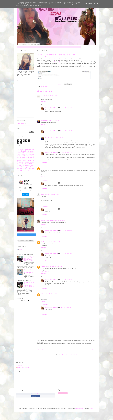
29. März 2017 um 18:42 (54, 241)
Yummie (25, 170)
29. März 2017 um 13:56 (54, 194)
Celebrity (24, 154)
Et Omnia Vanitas (45, 271)
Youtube (19, 170)
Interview (24, 159)
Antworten (43, 101)
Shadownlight (44, 241)
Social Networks (56, 47)
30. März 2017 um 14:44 (66, 209)
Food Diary (30, 156)
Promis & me (37, 47)
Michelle (43, 95)
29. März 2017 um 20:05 (66, 253)
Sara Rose (43, 168)
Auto (33, 149)
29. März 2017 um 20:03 (66, 183)
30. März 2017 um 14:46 (66, 279)
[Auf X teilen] (68, 84)
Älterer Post (92, 350)
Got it (96, 3)
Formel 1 (46, 47)
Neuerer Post (41, 350)
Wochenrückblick (22, 168)
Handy (18, 159)
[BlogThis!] (67, 84)
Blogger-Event (20, 152)
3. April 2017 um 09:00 (65, 307)
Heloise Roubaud (45, 266)
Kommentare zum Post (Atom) (69, 354)
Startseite (66, 350)
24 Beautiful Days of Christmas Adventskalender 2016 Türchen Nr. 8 (29, 258)
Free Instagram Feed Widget (26, 240)
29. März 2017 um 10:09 (53, 120)
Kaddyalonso (20, 365)
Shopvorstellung (21, 163)
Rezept (27, 162)
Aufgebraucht (28, 149)
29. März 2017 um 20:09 (66, 130)
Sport (30, 163)
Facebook (31, 154)
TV (18, 167)
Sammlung (32, 162)
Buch (18, 154)
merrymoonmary (79, 408)
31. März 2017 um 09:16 (66, 152)
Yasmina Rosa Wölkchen (51, 107)
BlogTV (25, 152)
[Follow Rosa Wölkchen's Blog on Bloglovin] (63, 394)
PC (33, 160)
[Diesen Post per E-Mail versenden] (65, 84)
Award (18, 151)
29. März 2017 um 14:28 (59, 220)
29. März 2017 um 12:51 (52, 168)
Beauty (42, 86)
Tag (33, 163)
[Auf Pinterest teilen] (71, 84)
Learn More (88, 3)
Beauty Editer (44, 194)
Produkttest (20, 162)
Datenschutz (76, 47)
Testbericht (20, 165)
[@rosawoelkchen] (21, 182)
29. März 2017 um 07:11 (51, 95)
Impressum (66, 47)
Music (24, 160)
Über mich (28, 47)
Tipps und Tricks (30, 165)
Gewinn (46, 86)
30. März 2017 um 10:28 (57, 137)
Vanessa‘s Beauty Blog (47, 220)
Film (24, 156)
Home (20, 47)
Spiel (26, 163)
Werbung (32, 167)
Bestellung (31, 151)
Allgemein (20, 149)
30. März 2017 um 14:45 (66, 230)
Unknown (43, 294)
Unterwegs (24, 167)
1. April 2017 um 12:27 (51, 294)
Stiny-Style (44, 120)
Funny (19, 157)
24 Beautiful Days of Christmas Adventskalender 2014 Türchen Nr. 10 (29, 284)
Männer (19, 160)
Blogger (91, 408)
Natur (29, 160)
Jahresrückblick (31, 159)
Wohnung (31, 168)
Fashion (19, 156)
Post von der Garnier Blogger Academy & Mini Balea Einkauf (29, 271)
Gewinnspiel (31, 157)
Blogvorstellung (30, 152)
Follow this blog (35, 396)
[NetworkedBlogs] (35, 393)
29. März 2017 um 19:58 (56, 266)
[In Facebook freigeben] (70, 84)
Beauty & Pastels (58, 62)
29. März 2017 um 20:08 (66, 107)
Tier (25, 165)
